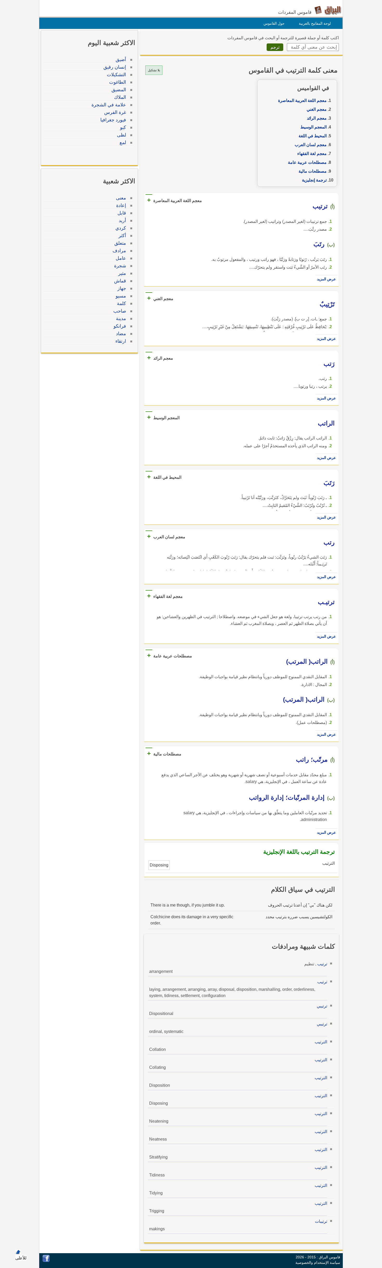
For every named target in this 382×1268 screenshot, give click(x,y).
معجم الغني (317, 109)
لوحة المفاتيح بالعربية (315, 23)
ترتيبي (322, 1006)
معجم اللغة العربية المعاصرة (302, 100)
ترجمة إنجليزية (314, 180)
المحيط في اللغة (313, 136)
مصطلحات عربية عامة (307, 162)
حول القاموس (274, 23)
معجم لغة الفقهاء (312, 153)
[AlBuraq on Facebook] (46, 1260)
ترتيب (322, 964)
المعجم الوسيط (313, 127)
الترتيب (321, 1042)
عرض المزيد (326, 279)
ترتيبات (321, 1221)
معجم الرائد (317, 118)
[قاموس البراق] (328, 10)
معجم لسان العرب (311, 145)
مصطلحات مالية (313, 171)
